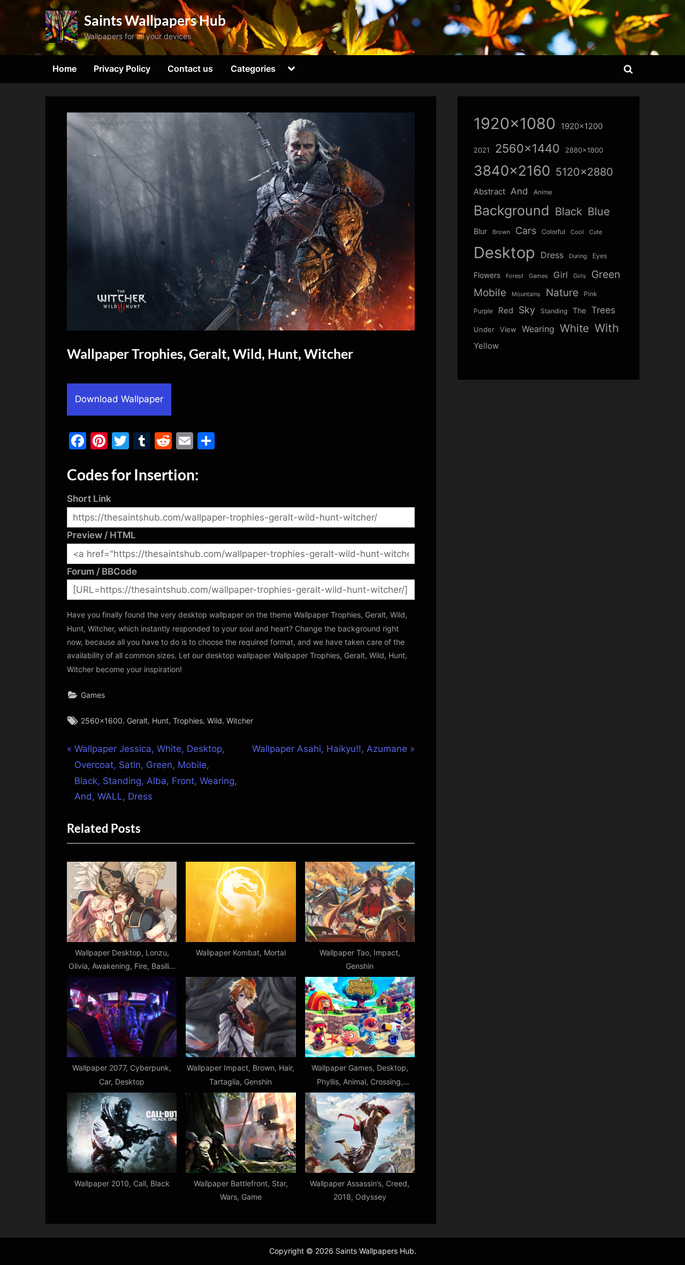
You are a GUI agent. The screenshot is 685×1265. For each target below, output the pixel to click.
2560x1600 (102, 720)
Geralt (137, 720)
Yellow (486, 346)
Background (512, 210)
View (508, 330)
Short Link (89, 498)
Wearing (538, 328)
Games (93, 694)
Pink (590, 294)
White (574, 328)
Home (64, 68)
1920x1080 (514, 123)
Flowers (487, 275)
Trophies (188, 720)
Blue (599, 211)
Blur (480, 231)
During (578, 256)
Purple (483, 311)
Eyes (599, 256)
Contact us (190, 68)
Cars (525, 230)
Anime (543, 192)
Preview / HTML (101, 535)
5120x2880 (584, 171)
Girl (560, 275)
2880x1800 (584, 150)
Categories (253, 68)
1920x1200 (582, 126)
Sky (527, 309)
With (607, 328)
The (579, 310)
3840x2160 (512, 170)
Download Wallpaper (119, 399)
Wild (214, 720)
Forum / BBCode (102, 571)
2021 (482, 150)
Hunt (160, 720)
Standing (554, 311)
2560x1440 (527, 148)
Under (484, 329)
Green (605, 274)
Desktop (504, 252)
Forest (514, 276)
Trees (603, 310)
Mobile (490, 292)
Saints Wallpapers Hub (155, 20)
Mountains (526, 294)
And (519, 191)
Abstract (489, 191)
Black (568, 211)
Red (505, 310)
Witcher (239, 720)
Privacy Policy (122, 68)
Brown (501, 232)
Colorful (553, 232)
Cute (595, 232)
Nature (562, 293)
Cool (577, 232)
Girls (579, 276)
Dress (552, 255)
